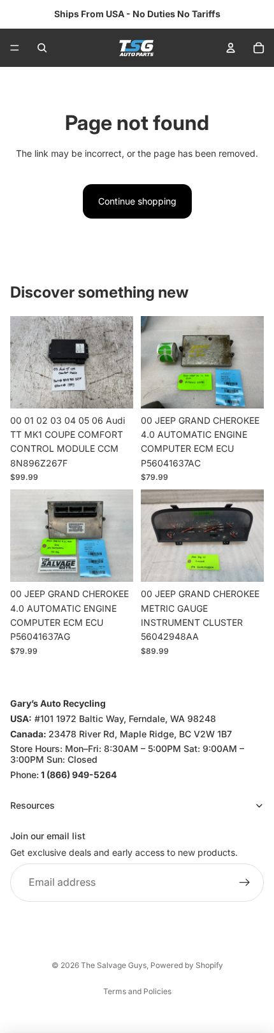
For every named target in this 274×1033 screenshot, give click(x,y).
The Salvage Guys (114, 965)
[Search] (42, 48)
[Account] (231, 48)
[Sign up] (244, 882)
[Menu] (14, 47)
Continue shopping (137, 201)
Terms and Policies (137, 991)
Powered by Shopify (186, 965)
